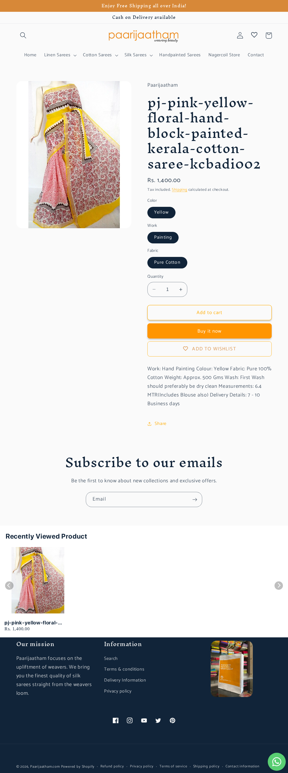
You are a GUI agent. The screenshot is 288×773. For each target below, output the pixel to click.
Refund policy (112, 766)
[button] (23, 35)
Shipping (179, 190)
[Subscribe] (195, 499)
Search (111, 658)
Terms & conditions (124, 669)
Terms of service (173, 766)
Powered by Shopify (78, 767)
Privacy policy (118, 691)
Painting (163, 237)
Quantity (155, 277)
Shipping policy (206, 766)
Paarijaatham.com (45, 767)
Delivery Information (125, 680)
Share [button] (160, 423)
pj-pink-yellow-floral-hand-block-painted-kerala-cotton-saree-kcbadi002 (31, 623)
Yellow (161, 212)
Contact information (243, 766)
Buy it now (209, 331)
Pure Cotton (167, 262)
